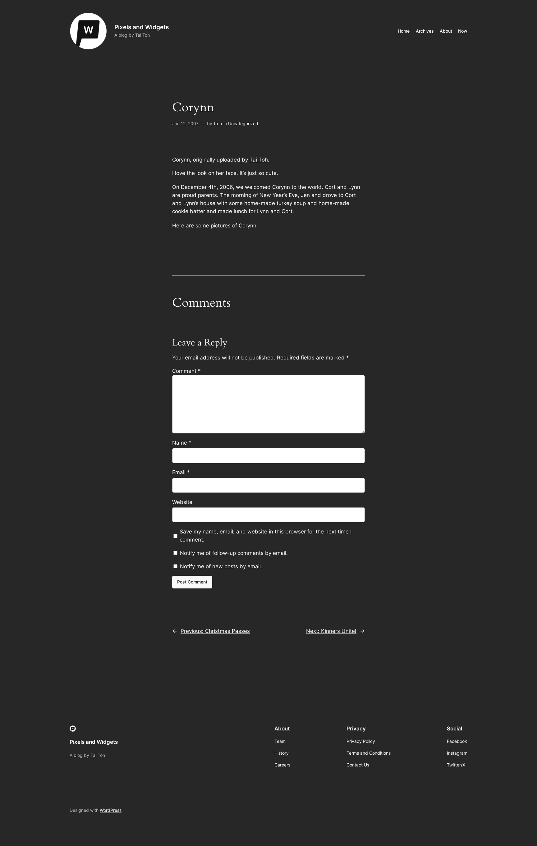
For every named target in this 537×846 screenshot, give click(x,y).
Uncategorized (243, 123)
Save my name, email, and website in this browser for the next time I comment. (265, 535)
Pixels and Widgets (141, 27)
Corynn (181, 160)
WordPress (111, 810)
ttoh (218, 123)
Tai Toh (259, 160)
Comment (186, 371)
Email (181, 472)
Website (182, 502)
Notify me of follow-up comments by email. (234, 553)
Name (181, 443)
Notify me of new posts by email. (221, 566)
